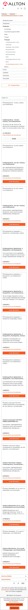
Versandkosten (5, 589)
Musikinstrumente (8, 20)
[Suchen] (18, 8)
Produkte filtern (15, 85)
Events (5, 69)
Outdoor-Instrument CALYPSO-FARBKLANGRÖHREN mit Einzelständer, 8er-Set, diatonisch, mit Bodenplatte (14, 420)
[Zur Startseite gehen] (14, 4)
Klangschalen (8, 44)
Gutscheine (6, 75)
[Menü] (3, 8)
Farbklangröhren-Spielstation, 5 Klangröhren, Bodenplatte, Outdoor (14, 334)
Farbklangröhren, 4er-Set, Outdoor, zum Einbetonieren (14, 163)
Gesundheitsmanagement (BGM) (12, 31)
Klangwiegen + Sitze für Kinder (12, 47)
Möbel (7, 56)
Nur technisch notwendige (14, 604)
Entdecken (6, 26)
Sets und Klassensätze (10, 52)
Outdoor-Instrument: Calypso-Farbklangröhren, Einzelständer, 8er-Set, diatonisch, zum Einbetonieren (13, 463)
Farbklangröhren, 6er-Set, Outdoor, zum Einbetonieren (14, 206)
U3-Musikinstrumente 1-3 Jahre (12, 42)
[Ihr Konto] (21, 8)
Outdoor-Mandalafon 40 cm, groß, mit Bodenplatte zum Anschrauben (14, 506)
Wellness (6, 66)
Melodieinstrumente (10, 49)
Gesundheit (6, 78)
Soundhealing (7, 29)
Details (14, 138)
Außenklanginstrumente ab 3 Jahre (13, 59)
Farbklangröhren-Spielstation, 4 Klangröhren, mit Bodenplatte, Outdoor (13, 249)
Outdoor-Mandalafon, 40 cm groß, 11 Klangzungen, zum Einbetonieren (14, 549)
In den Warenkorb (14, 181)
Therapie (6, 37)
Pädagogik (7, 39)
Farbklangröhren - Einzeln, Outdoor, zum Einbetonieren (11, 120)
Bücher (7, 61)
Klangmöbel (6, 23)
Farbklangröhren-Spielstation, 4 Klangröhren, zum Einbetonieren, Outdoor (13, 292)
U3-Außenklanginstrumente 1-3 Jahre (14, 64)
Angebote (5, 72)
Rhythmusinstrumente (10, 54)
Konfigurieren (14, 608)
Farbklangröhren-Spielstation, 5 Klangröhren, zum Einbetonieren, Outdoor (13, 377)
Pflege (5, 34)
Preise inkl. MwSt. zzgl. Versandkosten (12, 135)
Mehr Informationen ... (14, 601)
